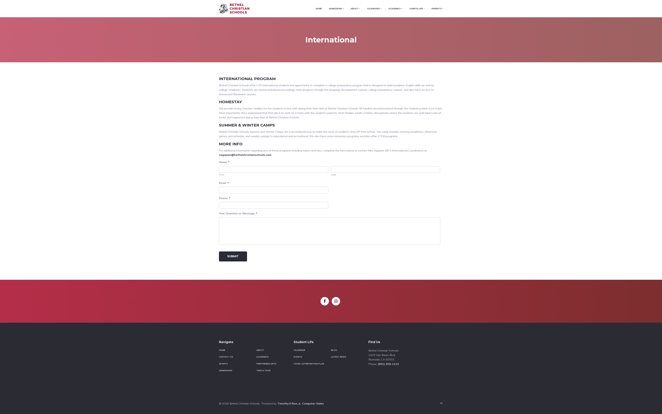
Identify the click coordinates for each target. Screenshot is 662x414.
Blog (334, 350)
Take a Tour (263, 370)
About (260, 350)
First (221, 174)
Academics (262, 356)
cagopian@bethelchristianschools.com (245, 155)
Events (298, 356)
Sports (223, 363)
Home (222, 350)
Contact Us (226, 356)
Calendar (299, 350)
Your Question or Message (238, 213)
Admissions (225, 370)
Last (333, 174)
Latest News (338, 356)
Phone (224, 198)
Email (224, 183)
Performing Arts (266, 363)
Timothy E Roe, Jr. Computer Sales (300, 403)
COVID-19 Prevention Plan (309, 363)
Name (224, 162)
